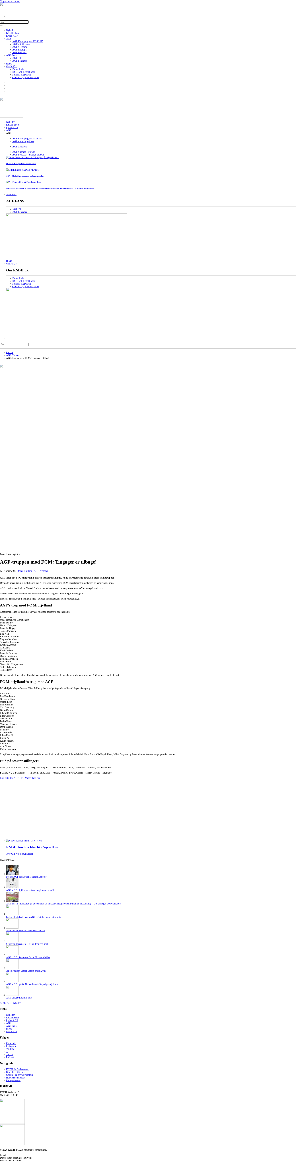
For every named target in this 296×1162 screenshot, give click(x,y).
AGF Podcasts (19, 52)
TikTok (9, 1054)
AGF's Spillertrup (21, 44)
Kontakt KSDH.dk (21, 74)
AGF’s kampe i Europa (23, 152)
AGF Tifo (17, 58)
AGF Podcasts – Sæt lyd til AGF (28, 154)
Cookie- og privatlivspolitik (25, 77)
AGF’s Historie (19, 47)
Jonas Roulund (25, 571)
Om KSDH (11, 66)
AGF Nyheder (41, 571)
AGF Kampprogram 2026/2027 (27, 41)
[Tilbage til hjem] (4, 11)
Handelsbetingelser (15, 1077)
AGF (8, 38)
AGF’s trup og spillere (23, 141)
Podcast (10, 1057)
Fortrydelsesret (13, 1080)
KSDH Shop (12, 33)
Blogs (9, 63)
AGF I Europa (19, 49)
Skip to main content (10, 1)
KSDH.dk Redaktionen (23, 72)
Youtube (10, 1049)
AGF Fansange (19, 60)
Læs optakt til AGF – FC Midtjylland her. (20, 778)
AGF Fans (11, 55)
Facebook (11, 1043)
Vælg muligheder (24, 853)
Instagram (11, 1046)
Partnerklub (18, 69)
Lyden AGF (12, 35)
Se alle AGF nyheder (10, 1003)
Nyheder (10, 30)
